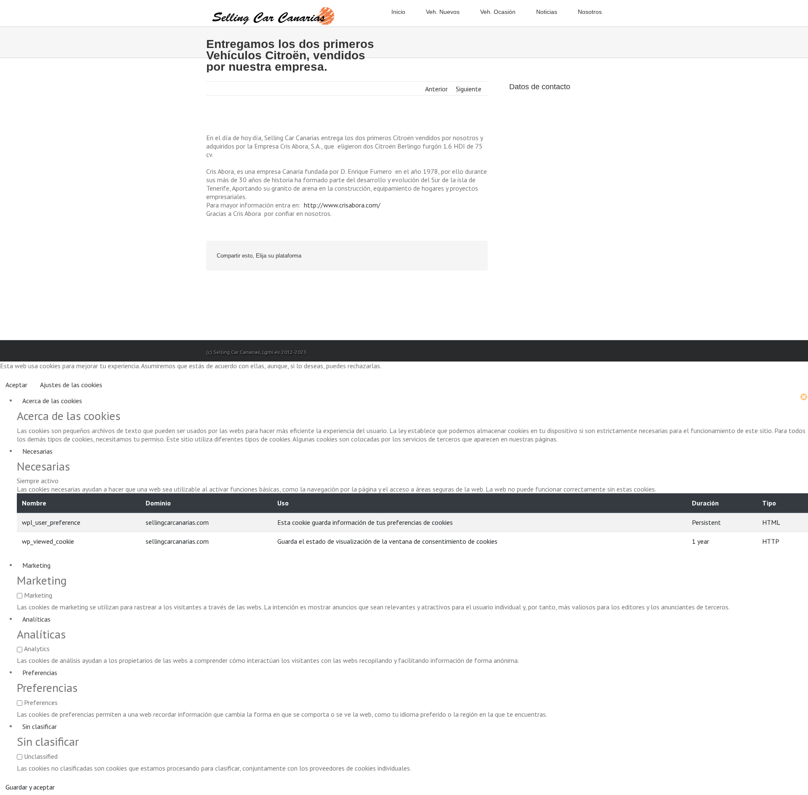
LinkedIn (392, 257)
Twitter (374, 257)
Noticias (546, 11)
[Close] (804, 398)
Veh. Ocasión (498, 11)
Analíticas (36, 619)
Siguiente (468, 89)
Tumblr (431, 257)
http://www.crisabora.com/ (342, 205)
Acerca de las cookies (52, 400)
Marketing (36, 565)
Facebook (357, 257)
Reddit (411, 257)
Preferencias (39, 672)
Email (471, 257)
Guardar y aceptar (30, 787)
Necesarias (37, 451)
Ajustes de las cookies (71, 384)
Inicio (398, 11)
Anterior (436, 89)
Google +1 (450, 257)
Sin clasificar (39, 726)
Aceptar (16, 384)
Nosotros (590, 11)
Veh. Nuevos (443, 11)
